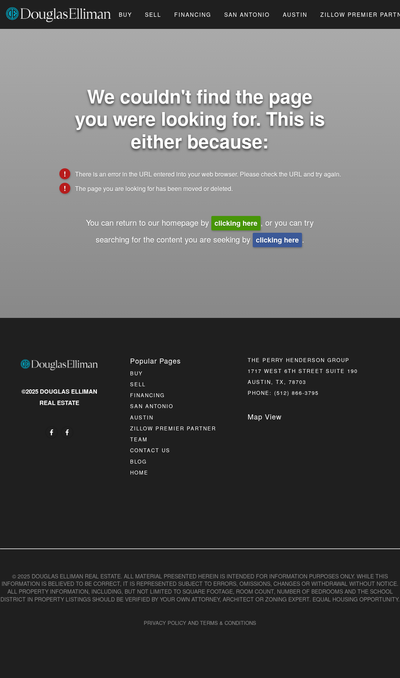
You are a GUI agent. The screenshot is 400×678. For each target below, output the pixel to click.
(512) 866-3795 (296, 392)
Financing (192, 14)
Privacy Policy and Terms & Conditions (200, 622)
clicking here (235, 223)
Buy (125, 14)
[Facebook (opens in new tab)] (51, 432)
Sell (153, 14)
